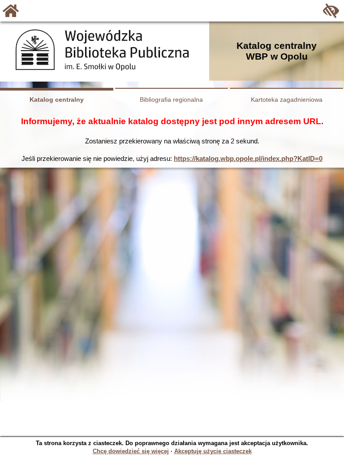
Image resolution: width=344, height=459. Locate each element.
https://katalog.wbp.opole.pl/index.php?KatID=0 (248, 158)
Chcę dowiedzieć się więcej (131, 451)
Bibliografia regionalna (171, 99)
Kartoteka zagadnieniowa (286, 99)
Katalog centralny (57, 99)
